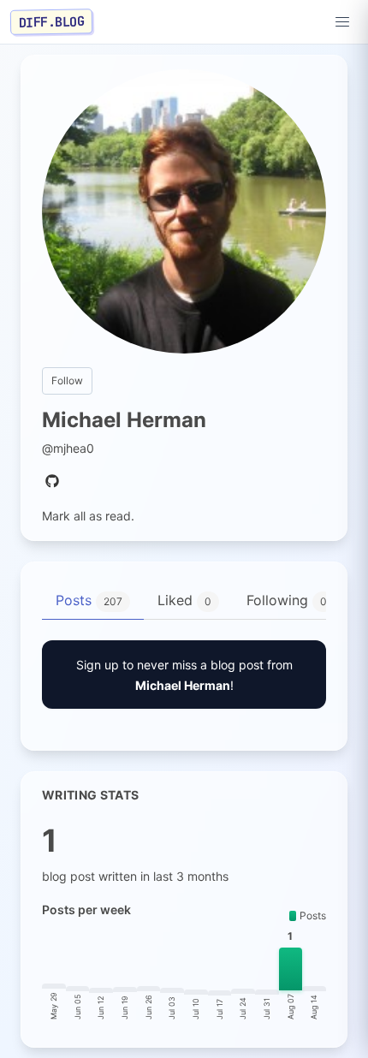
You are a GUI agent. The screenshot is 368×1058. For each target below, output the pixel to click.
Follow (67, 380)
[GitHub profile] (52, 482)
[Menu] (342, 22)
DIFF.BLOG (52, 21)
